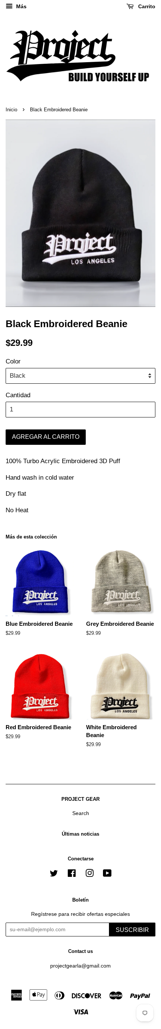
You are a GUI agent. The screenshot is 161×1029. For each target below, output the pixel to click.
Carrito (146, 6)
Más (21, 6)
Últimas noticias (80, 834)
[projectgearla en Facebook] (71, 875)
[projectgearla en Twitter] (54, 875)
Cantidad (18, 395)
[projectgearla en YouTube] (107, 875)
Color (13, 361)
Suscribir (132, 930)
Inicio (11, 109)
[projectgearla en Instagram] (89, 875)
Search (80, 813)
